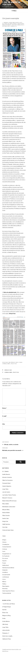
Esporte (4, 560)
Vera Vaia (4, 527)
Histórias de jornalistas (8, 567)
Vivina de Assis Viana (7, 530)
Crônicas (4, 549)
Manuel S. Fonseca (7, 498)
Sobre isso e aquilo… (7, 636)
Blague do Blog (6, 615)
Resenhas (5, 588)
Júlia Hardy (5, 624)
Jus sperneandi (6, 574)
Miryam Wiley (6, 509)
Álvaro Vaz (5, 612)
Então (4, 618)
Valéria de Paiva (6, 639)
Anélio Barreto (6, 474)
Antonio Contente (7, 477)
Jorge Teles (5, 489)
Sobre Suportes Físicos (8, 591)
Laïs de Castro (6, 492)
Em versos (5, 558)
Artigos (4, 539)
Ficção (4, 563)
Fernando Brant (6, 483)
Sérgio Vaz (14, 362)
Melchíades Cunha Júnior (8, 506)
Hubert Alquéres (6, 486)
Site (3, 424)
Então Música (6, 621)
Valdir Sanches (6, 524)
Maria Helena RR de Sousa (9, 501)
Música (4, 581)
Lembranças (5, 577)
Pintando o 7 (5, 633)
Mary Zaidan (5, 503)
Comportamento (6, 546)
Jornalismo (6, 363)
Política (14, 363)
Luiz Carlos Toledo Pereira (9, 495)
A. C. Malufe (5, 471)
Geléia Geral (5, 565)
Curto (3, 551)
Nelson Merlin (6, 512)
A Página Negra (6, 606)
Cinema (4, 542)
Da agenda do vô (6, 553)
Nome (4, 408)
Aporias (4, 609)
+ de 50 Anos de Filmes (8, 604)
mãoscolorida (5, 630)
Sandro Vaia (5, 518)
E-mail (4, 416)
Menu (14, 10)
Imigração (5, 570)
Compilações (5, 544)
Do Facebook (5, 556)
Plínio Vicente (6, 515)
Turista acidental (6, 593)
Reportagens (5, 586)
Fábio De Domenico (7, 480)
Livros (4, 579)
